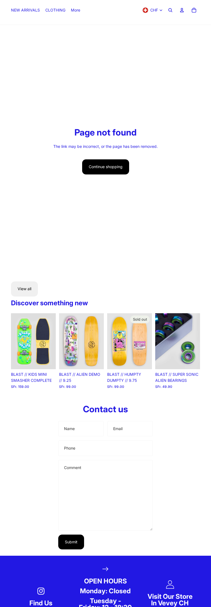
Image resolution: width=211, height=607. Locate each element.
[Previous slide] (15, 341)
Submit (71, 542)
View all (24, 288)
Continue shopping (106, 166)
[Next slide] (51, 341)
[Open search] (170, 10)
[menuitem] (75, 10)
